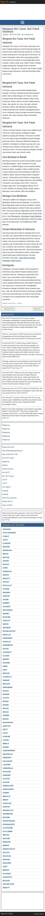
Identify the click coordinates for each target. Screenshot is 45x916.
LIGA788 (6, 740)
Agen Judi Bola (7, 505)
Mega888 (5, 895)
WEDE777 (6, 888)
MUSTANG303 (7, 610)
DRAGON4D (7, 863)
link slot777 (6, 472)
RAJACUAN (7, 772)
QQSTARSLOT (8, 754)
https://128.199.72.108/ (10, 454)
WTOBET (6, 747)
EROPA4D (6, 859)
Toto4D (4, 906)
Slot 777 (5, 520)
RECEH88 (6, 547)
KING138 (6, 575)
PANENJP (6, 680)
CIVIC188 (6, 782)
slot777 (4, 480)
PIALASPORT (7, 761)
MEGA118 (6, 673)
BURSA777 (6, 578)
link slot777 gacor (8, 458)
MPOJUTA (6, 684)
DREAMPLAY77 (8, 810)
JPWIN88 (6, 715)
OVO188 (5, 599)
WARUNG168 (7, 550)
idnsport (5, 465)
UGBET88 (6, 596)
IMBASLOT (6, 796)
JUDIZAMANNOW (9, 750)
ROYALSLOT (7, 585)
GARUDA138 (7, 571)
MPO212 (6, 712)
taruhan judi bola (7, 469)
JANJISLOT (7, 642)
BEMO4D (6, 870)
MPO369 (6, 708)
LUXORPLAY (7, 677)
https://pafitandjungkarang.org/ (12, 450)
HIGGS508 (6, 838)
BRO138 (5, 554)
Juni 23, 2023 (15, 34)
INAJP (5, 670)
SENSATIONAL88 (9, 821)
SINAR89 (6, 793)
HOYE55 (6, 649)
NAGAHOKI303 (8, 722)
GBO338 (5, 624)
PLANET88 (6, 543)
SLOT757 (6, 698)
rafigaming (5, 461)
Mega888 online (7, 902)
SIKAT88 (6, 561)
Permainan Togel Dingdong (31, 216)
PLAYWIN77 (7, 874)
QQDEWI (6, 659)
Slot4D (20, 334)
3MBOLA (6, 743)
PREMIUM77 (7, 758)
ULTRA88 (6, 589)
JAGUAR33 (6, 606)
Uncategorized (28, 34)
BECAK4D (6, 881)
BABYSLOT (7, 635)
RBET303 (6, 835)
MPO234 (6, 691)
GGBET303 (6, 726)
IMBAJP (5, 800)
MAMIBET (6, 603)
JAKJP (5, 866)
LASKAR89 (6, 765)
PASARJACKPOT (9, 824)
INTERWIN (6, 592)
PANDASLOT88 (8, 786)
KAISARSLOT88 (8, 884)
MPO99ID (6, 694)
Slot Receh (32, 397)
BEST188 (6, 557)
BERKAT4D (6, 842)
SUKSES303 (7, 803)
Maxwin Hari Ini (7, 501)
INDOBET (6, 614)
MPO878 (6, 719)
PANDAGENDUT (8, 789)
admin (6, 34)
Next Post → (38, 309)
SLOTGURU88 (8, 828)
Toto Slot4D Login (8, 899)
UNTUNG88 (6, 628)
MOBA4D (6, 845)
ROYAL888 (6, 617)
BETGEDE (6, 817)
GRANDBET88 (8, 645)
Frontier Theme (39, 914)
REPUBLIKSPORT (9, 631)
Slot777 (8, 318)
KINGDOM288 (7, 687)
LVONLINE (6, 736)
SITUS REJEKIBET (9, 533)
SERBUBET (7, 775)
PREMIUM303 (7, 638)
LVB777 (5, 733)
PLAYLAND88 (7, 831)
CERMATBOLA (8, 768)
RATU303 (6, 582)
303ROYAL (6, 807)
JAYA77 (5, 540)
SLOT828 (6, 656)
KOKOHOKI (7, 529)
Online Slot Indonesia (9, 498)
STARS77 (6, 536)
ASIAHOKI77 (7, 652)
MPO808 (6, 705)
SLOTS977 (6, 779)
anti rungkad (6, 487)
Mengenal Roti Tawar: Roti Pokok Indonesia (20, 30)
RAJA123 (6, 564)
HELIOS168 (7, 856)
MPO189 (6, 701)
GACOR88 (6, 663)
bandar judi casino (8, 447)
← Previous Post (8, 309)
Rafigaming (6, 425)
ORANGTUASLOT (9, 849)
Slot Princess (13, 413)
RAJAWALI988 (8, 814)
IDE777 (5, 729)
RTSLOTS (6, 852)
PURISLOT (6, 621)
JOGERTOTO (7, 877)
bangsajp (5, 490)
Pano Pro (4, 1)
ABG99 (5, 666)
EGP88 (5, 568)
